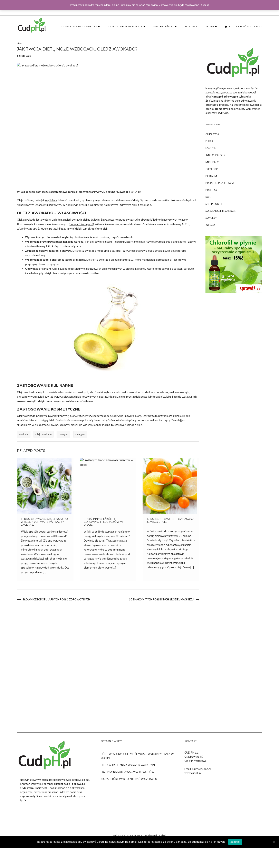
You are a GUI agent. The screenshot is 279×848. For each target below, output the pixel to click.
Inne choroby (215, 155)
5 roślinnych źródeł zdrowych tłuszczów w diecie (103, 521)
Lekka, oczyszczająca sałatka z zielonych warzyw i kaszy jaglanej (44, 521)
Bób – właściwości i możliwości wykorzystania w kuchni (137, 756)
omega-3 (63, 434)
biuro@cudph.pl (201, 769)
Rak (208, 197)
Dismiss (204, 5)
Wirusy (210, 224)
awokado (23, 434)
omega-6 (80, 434)
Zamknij (235, 841)
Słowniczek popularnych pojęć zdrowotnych (56, 599)
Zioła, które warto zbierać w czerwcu (129, 779)
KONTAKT (191, 26)
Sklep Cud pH (214, 203)
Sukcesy (211, 217)
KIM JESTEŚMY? (163, 26)
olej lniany (51, 200)
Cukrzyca (212, 134)
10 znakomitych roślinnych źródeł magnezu (161, 599)
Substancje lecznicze (220, 210)
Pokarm (211, 176)
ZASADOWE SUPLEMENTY (125, 26)
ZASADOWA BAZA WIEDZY (79, 26)
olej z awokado (43, 434)
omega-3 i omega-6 (81, 224)
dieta (19, 43)
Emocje (210, 148)
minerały (212, 162)
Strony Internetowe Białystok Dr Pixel (146, 835)
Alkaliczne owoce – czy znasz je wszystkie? (170, 520)
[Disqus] (108, 667)
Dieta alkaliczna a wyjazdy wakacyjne (128, 765)
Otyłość (211, 169)
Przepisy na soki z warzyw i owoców (127, 772)
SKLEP (210, 26)
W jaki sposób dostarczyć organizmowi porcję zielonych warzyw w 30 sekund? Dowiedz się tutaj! (79, 191)
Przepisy (211, 190)
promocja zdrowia (219, 183)
